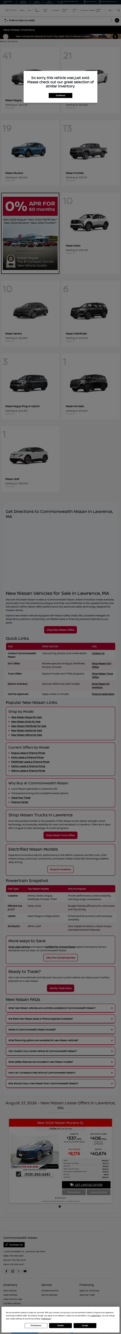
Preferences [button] (46, 1319)
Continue (60, 95)
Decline (60, 1326)
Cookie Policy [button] (95, 1316)
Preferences (36, 1326)
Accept (85, 1326)
